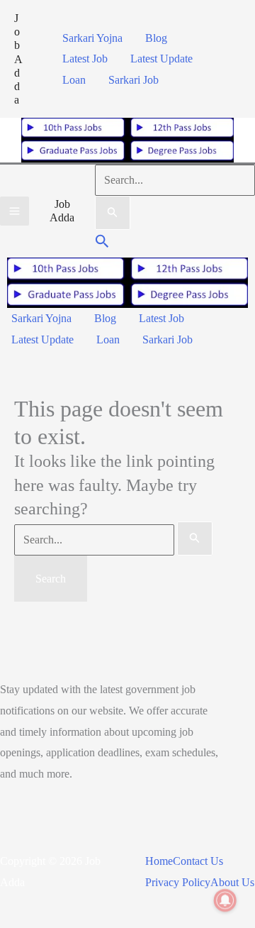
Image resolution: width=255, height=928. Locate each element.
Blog (156, 38)
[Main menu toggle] (14, 211)
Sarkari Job (133, 80)
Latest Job (85, 59)
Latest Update (161, 59)
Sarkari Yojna (92, 38)
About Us (232, 882)
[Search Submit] (112, 213)
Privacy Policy (177, 882)
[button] (102, 243)
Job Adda (18, 59)
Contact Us (198, 861)
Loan (74, 80)
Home (159, 861)
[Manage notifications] (225, 900)
